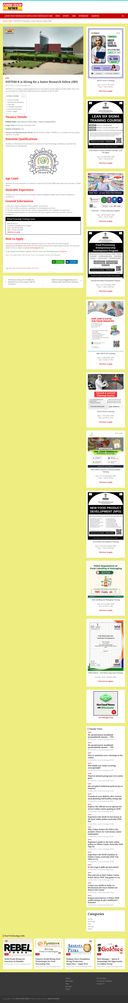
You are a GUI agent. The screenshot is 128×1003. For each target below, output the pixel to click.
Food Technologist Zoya (23, 85)
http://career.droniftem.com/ (16, 246)
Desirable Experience (15, 107)
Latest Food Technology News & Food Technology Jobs (28, 16)
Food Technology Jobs (14, 935)
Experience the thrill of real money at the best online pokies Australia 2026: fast (105, 819)
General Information (15, 109)
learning (95, 16)
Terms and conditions (104, 981)
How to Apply (12, 111)
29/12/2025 (70, 966)
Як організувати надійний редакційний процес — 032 (101, 736)
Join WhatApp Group (105, 717)
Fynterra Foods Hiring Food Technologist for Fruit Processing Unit (47, 961)
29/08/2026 (92, 750)
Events (66, 16)
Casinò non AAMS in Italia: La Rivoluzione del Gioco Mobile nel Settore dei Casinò (102, 887)
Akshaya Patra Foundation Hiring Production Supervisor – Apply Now (78, 961)
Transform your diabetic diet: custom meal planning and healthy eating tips (105, 797)
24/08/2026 (92, 836)
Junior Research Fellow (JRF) (21, 268)
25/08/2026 (92, 791)
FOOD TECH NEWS (22, 999)
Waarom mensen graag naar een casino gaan (105, 777)
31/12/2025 (39, 966)
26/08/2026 (92, 760)
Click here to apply (105, 163)
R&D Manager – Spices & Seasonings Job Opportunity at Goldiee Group (109, 961)
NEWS (57, 16)
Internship (83, 16)
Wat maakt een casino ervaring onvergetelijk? (102, 766)
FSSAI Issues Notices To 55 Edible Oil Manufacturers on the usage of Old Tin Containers (21, 282)
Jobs (74, 16)
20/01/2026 (8, 964)
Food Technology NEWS (106, 739)
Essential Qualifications (16, 102)
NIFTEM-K (34, 268)
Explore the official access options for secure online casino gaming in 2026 (105, 807)
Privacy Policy (102, 978)
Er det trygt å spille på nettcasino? (103, 867)
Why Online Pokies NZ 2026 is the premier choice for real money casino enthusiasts (104, 831)
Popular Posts (95, 729)
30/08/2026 (92, 739)
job (10, 268)
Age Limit (11, 104)
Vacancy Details (13, 100)
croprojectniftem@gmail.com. (33, 248)
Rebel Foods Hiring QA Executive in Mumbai (14, 960)
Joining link (63, 251)
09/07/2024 (10, 85)
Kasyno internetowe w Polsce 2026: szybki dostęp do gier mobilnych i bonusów (104, 900)
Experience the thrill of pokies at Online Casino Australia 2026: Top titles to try (103, 856)
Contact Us (101, 984)
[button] (22, 97)
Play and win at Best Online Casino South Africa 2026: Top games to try (104, 876)
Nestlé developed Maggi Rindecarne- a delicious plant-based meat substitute (65, 281)
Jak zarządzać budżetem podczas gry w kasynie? (105, 787)
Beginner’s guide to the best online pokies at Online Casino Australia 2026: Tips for (105, 844)
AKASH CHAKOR (53, 999)
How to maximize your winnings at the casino (105, 756)
